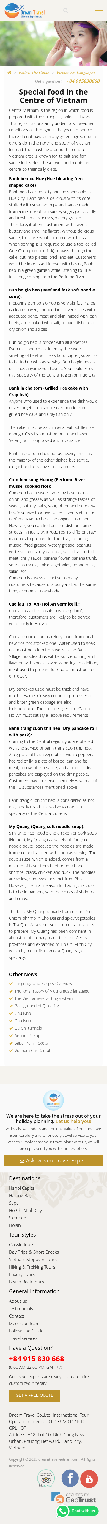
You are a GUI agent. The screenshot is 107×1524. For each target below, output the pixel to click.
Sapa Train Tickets (31, 1043)
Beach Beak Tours (26, 1282)
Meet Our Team (24, 1323)
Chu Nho (23, 1013)
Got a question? (48, 81)
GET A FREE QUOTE (35, 1395)
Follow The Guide (34, 72)
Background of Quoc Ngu (38, 1006)
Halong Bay (20, 1195)
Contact (16, 1316)
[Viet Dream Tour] (9, 72)
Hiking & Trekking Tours (32, 1267)
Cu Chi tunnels (28, 1028)
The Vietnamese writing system (44, 998)
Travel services (23, 1338)
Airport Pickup (27, 1035)
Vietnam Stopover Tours (33, 1259)
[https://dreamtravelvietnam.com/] (24, 10)
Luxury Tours (22, 1274)
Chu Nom (23, 1020)
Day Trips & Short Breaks (34, 1252)
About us (18, 1301)
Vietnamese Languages (75, 72)
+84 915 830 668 (36, 1358)
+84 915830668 (83, 81)
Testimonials (21, 1308)
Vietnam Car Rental (32, 1050)
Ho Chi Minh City (25, 1210)
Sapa (14, 1203)
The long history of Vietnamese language (52, 991)
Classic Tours (21, 1244)
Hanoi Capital (22, 1188)
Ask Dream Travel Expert (56, 1160)
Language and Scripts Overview (43, 983)
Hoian (15, 1225)
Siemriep (17, 1218)
